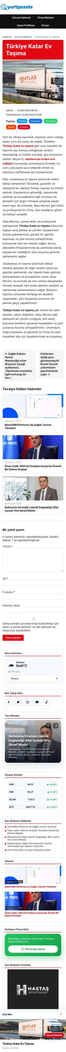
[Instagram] (27, 702)
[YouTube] (37, 702)
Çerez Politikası (26, 25)
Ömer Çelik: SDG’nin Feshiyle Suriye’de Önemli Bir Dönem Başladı (33, 831)
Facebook (35, 121)
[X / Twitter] (18, 702)
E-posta (9, 592)
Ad (5, 578)
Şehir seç (14, 671)
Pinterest (24, 127)
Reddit (11, 127)
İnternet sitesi (11, 605)
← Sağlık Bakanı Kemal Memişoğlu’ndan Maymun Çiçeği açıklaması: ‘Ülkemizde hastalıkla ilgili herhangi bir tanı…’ (18, 365)
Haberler (7, 36)
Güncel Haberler (21, 17)
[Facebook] (9, 702)
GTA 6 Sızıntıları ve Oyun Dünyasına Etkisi (29, 850)
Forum (45, 25)
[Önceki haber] (48, 726)
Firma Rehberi (46, 17)
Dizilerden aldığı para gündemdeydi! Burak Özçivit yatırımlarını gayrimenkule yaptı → (49, 364)
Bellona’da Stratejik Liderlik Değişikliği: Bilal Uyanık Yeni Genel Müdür (33, 838)
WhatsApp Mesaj (33, 949)
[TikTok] (46, 702)
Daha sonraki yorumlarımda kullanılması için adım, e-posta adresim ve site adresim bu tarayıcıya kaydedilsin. (31, 627)
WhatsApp (50, 121)
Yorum (8, 546)
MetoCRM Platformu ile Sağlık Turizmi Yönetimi (31, 826)
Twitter (22, 121)
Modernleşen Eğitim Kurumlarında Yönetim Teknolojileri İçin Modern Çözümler (29, 844)
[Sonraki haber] (56, 726)
